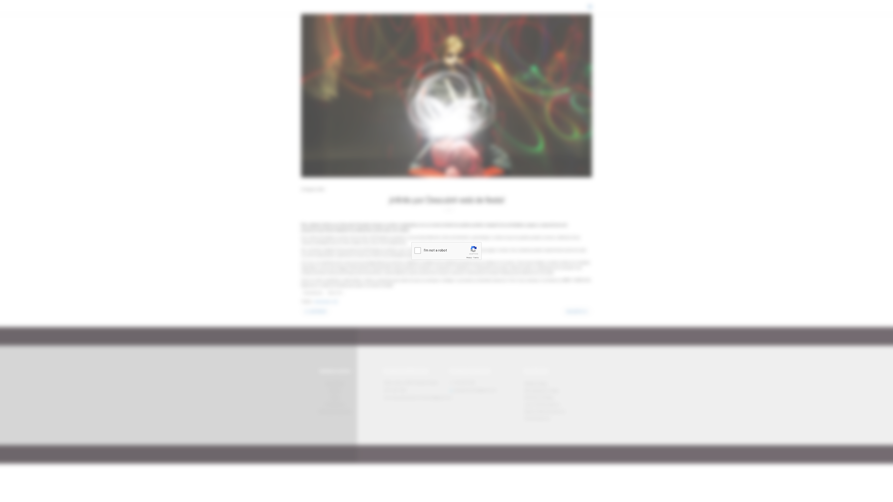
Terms (476, 258)
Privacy (469, 258)
